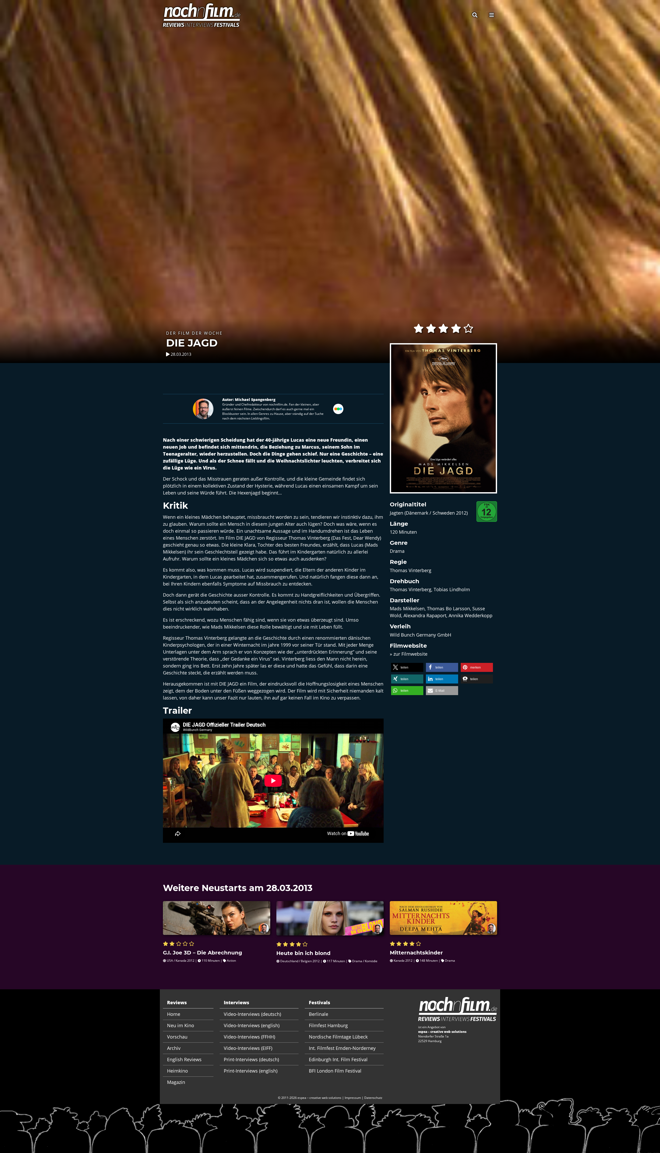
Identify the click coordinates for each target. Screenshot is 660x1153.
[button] (407, 667)
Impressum (353, 1098)
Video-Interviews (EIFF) (248, 1048)
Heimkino (177, 1071)
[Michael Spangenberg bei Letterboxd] (338, 408)
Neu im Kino (180, 1025)
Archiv (173, 1048)
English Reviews (184, 1059)
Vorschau (177, 1037)
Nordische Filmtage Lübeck (338, 1037)
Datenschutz (373, 1098)
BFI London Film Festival (335, 1071)
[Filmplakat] (443, 421)
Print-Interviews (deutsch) (251, 1059)
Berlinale (318, 1014)
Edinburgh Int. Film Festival (338, 1059)
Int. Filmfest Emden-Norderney (342, 1048)
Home (173, 1014)
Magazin (176, 1082)
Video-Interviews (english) (251, 1025)
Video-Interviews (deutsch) (252, 1014)
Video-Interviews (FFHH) (249, 1037)
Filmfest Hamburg (328, 1025)
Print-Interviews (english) (250, 1071)
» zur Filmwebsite (408, 654)
